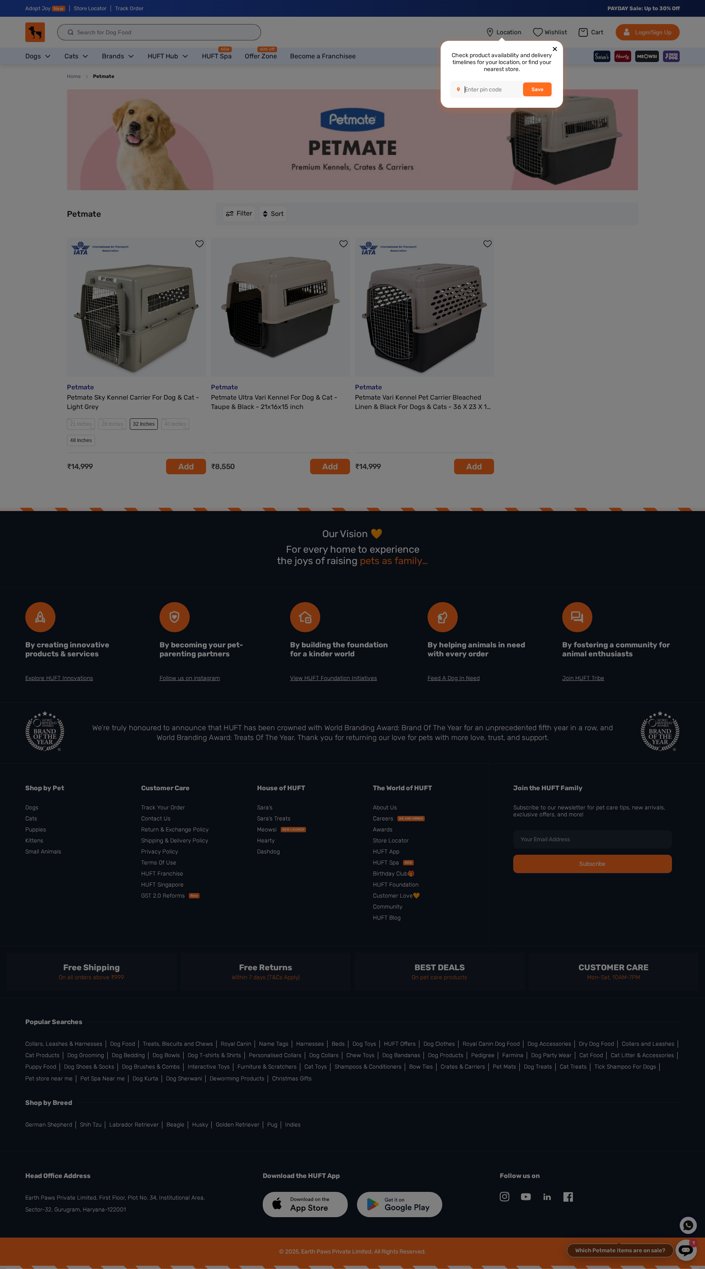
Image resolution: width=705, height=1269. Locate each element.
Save (537, 89)
